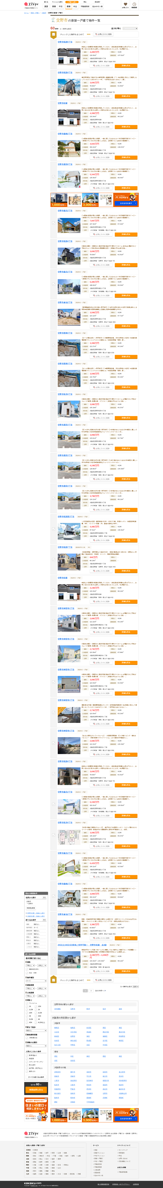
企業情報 (136, 1184)
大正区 (56, 1032)
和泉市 (89, 1085)
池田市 (89, 1072)
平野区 (72, 1045)
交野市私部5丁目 (65, 42)
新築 (54, 6)
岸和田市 (57, 1072)
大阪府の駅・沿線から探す (36, 916)
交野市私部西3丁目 (66, 517)
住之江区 (57, 1045)
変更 (44, 897)
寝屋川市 (106, 1080)
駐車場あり (33, 1055)
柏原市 (121, 1085)
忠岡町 (105, 1098)
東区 (88, 1056)
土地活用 (97, 1170)
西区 (104, 1028)
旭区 (88, 1036)
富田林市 (90, 1080)
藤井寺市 (122, 1089)
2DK (30, 1013)
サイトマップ (123, 1150)
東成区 (56, 1036)
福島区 (72, 1028)
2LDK (40, 1013)
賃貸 (46, 6)
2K (39, 1009)
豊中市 (72, 1072)
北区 (88, 1045)
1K (30, 1006)
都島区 (56, 1028)
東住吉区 (73, 1040)
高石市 (105, 1089)
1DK (39, 1006)
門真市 (72, 1089)
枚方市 (105, 1076)
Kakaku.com (34, 1185)
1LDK (31, 1009)
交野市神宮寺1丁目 (66, 608)
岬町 (56, 1102)
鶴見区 (121, 1040)
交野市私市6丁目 (65, 394)
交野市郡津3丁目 (65, 333)
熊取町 (121, 1098)
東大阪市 (57, 1093)
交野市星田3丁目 (65, 425)
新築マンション (99, 1153)
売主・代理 (32, 973)
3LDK (31, 1019)
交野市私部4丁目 (65, 73)
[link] (36, 1109)
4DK (30, 1022)
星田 (120, 1009)
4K (39, 1019)
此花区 (89, 1028)
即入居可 (32, 1065)
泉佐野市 (73, 1080)
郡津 (88, 1009)
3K (30, 1016)
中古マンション (99, 1156)
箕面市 (105, 1085)
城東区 (105, 1036)
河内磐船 (57, 1009)
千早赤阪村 (90, 1102)
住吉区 (56, 1040)
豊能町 (89, 1098)
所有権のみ (33, 1038)
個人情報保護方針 (103, 1184)
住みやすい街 (97, 6)
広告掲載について (124, 1161)
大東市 (72, 1085)
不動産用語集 (123, 1172)
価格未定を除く (34, 969)
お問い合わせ (123, 1158)
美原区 (72, 1060)
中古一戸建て (98, 1161)
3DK (39, 1016)
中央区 (105, 1045)
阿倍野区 (122, 1036)
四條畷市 (90, 1093)
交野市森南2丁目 (65, 134)
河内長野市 (123, 1080)
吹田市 (105, 1072)
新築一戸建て (98, 1158)
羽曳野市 (57, 1089)
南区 (120, 1056)
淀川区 (105, 1040)
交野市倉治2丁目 (65, 302)
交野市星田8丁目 (65, 164)
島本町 (72, 1098)
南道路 (31, 1058)
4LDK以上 (41, 1022)
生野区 (72, 1036)
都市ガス (32, 1071)
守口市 (89, 1076)
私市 (104, 1009)
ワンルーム (33, 1003)
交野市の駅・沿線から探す (36, 913)
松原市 (56, 1085)
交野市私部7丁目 (65, 547)
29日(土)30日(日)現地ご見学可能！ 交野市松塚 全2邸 (82, 945)
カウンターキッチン (36, 1062)
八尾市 (56, 1080)
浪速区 (89, 1032)
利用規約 (122, 1153)
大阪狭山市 (123, 1093)
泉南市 (72, 1093)
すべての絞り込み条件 (36, 1077)
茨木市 (121, 1076)
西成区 (89, 1040)
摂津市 (89, 1089)
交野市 (72, 1009)
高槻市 (56, 1076)
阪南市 (56, 1098)
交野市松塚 (62, 103)
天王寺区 (73, 1032)
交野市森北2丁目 (65, 211)
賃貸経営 (97, 1172)
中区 (72, 1056)
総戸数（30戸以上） (36, 1068)
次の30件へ (99, 991)
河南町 (72, 1102)
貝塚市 (72, 1076)
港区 (120, 1028)
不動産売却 (85, 6)
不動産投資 (98, 1167)
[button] (94, 200)
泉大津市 (122, 1072)
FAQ (120, 1156)
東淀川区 (122, 1032)
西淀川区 (106, 1032)
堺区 (56, 1056)
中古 (61, 6)
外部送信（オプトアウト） (121, 1184)
